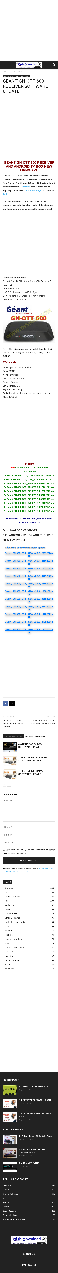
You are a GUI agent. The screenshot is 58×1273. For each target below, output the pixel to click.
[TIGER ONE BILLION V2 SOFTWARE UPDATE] (10, 774)
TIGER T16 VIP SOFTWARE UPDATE (35, 1100)
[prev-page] (4, 785)
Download (19, 76)
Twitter (6, 194)
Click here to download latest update (25, 547)
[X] (12, 703)
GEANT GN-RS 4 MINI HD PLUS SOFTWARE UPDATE (43, 722)
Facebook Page (33, 190)
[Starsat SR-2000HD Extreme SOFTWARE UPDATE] (10, 1153)
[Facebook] (5, 703)
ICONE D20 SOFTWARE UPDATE (33, 1086)
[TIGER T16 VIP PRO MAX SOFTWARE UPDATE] (10, 1117)
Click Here (25, 186)
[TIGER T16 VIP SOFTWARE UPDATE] (10, 1103)
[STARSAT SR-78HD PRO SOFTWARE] (10, 1139)
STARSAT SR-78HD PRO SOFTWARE (35, 1136)
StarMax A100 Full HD (29, 1163)
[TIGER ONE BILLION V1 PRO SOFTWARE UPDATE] (10, 761)
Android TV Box (16, 71)
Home (5, 71)
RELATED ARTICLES (13, 736)
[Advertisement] (29, 30)
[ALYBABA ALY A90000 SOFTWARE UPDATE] (10, 747)
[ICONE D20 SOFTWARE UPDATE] (10, 1090)
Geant (27, 76)
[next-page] (9, 785)
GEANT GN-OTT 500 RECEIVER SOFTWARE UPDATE (13, 723)
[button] (4, 65)
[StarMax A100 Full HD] (10, 1167)
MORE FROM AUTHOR (35, 736)
